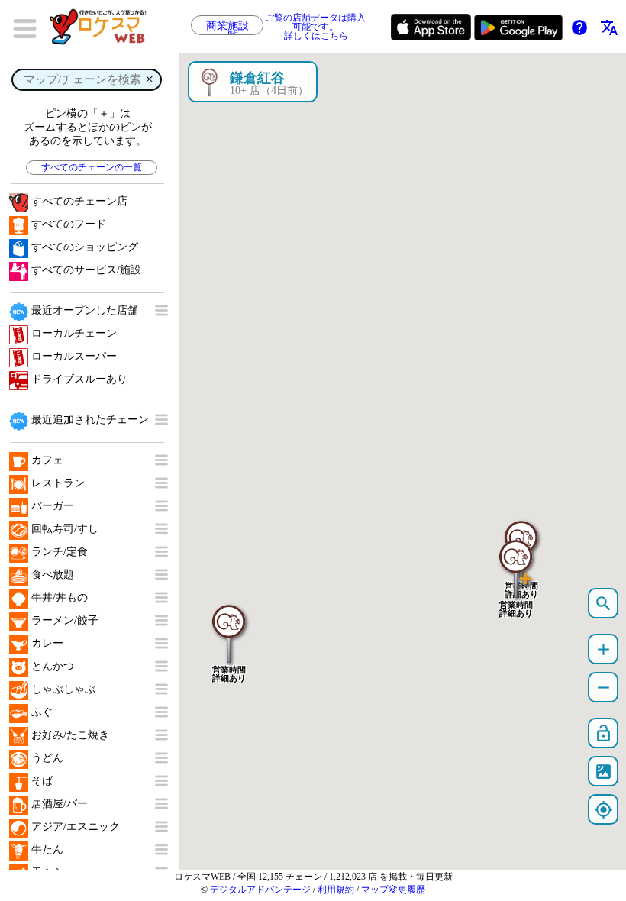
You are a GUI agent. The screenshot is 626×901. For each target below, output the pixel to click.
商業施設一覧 (227, 27)
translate (609, 27)
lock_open (603, 733)
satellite (603, 771)
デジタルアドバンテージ (260, 889)
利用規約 (336, 889)
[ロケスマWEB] (103, 26)
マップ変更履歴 (393, 889)
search (603, 603)
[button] (516, 561)
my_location (603, 809)
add (603, 649)
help (579, 27)
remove (603, 687)
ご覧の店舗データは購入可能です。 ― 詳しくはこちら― (315, 27)
